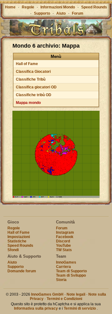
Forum (77, 13)
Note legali (76, 294)
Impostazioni (18, 237)
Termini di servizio (80, 308)
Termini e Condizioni (64, 299)
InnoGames (66, 262)
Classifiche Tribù (30, 79)
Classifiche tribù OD (33, 95)
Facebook (64, 237)
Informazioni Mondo (57, 7)
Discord (63, 241)
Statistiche (16, 241)
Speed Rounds (94, 7)
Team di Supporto (71, 271)
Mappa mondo (28, 103)
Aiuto (61, 13)
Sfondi (13, 250)
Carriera (63, 267)
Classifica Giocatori (33, 71)
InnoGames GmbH (47, 294)
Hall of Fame (27, 64)
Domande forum (21, 271)
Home (10, 7)
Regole (28, 7)
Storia (61, 280)
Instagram (65, 232)
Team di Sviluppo (71, 275)
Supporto (42, 13)
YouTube (63, 245)
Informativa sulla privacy (36, 308)
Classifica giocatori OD (36, 87)
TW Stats (64, 250)
